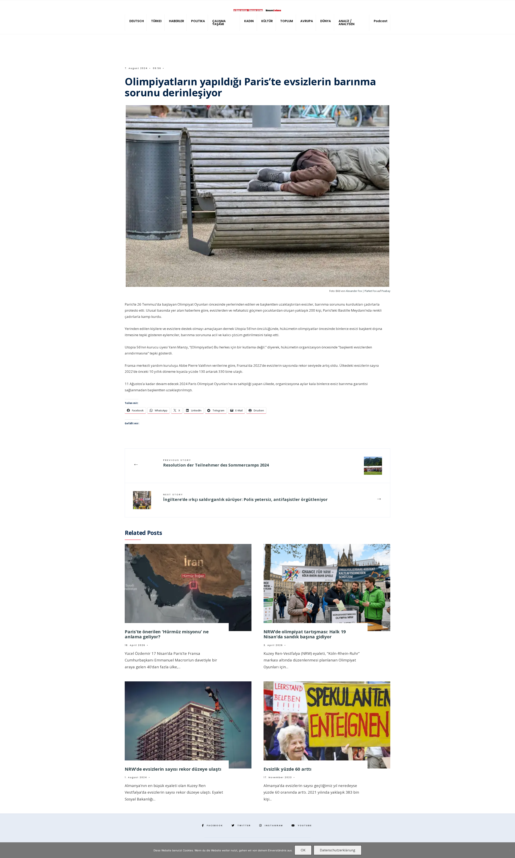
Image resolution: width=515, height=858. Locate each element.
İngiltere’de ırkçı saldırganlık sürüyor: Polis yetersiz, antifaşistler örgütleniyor (245, 497)
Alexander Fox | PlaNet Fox (361, 291)
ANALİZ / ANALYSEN (346, 22)
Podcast (380, 21)
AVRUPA (306, 21)
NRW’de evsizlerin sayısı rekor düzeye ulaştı (173, 769)
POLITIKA (198, 21)
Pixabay (385, 291)
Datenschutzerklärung (337, 850)
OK (303, 850)
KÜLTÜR (267, 21)
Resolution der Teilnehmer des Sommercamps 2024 (216, 463)
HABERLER (176, 21)
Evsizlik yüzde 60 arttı (287, 769)
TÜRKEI (156, 21)
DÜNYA (325, 21)
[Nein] (510, 850)
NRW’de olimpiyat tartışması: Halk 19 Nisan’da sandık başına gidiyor (305, 634)
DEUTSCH (136, 21)
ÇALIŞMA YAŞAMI (219, 22)
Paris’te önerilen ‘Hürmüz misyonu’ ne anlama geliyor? (167, 634)
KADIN (249, 21)
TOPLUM (286, 21)
